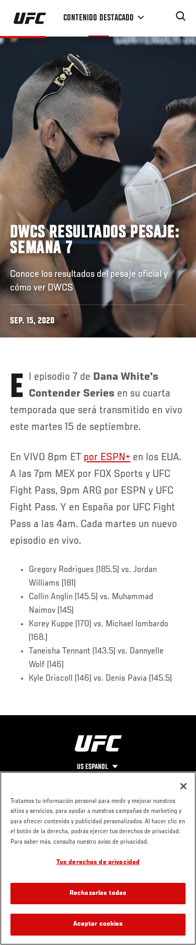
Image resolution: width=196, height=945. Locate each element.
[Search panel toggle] (181, 16)
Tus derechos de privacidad (98, 862)
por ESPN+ (107, 457)
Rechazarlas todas (98, 893)
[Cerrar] (183, 786)
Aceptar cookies (98, 924)
